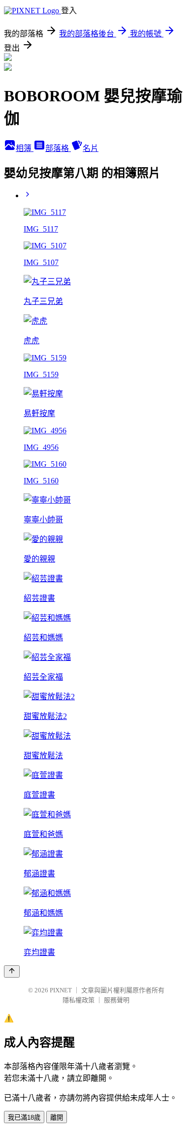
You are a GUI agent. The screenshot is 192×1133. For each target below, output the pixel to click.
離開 (56, 1117)
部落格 (58, 148)
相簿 (24, 148)
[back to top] (12, 971)
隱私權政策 (79, 1000)
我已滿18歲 (24, 1117)
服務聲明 (116, 1000)
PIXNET (61, 990)
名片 (90, 148)
